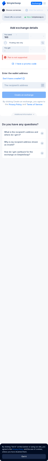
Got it (24, 456)
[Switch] (43, 43)
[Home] (11, 3)
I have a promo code (25, 63)
